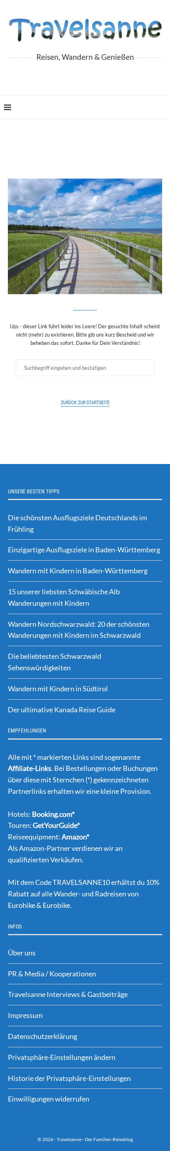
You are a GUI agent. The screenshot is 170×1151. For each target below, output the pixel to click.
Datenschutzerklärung (42, 1036)
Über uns (22, 952)
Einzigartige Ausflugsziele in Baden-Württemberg (84, 549)
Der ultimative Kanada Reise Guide (61, 709)
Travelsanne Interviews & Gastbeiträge (68, 994)
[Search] (162, 107)
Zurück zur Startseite (85, 402)
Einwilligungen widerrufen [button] (48, 1098)
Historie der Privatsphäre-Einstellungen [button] (69, 1078)
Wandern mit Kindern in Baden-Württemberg (77, 570)
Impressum (25, 1015)
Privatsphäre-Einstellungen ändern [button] (61, 1057)
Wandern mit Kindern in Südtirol (58, 688)
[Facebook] (69, 76)
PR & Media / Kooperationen (52, 973)
